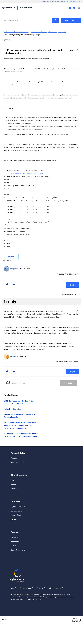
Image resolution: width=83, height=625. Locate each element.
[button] (7, 284)
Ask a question (71, 20)
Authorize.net (25, 588)
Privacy (40, 588)
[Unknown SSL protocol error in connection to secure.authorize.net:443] (79, 295)
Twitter (14, 537)
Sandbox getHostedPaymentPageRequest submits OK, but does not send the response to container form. (20, 425)
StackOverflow (17, 550)
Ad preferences (55, 588)
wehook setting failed (12, 409)
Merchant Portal (17, 462)
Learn (13, 480)
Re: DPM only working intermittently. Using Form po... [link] (23, 35)
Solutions (14, 489)
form (11, 260)
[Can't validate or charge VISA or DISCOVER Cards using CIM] (76, 295)
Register (14, 458)
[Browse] (78, 8)
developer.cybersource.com (71, 1)
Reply (72, 285)
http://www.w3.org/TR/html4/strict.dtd (27, 174)
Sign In (74, 8)
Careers (14, 519)
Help (71, 8)
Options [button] (6, 40)
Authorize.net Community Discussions (44, 32)
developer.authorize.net (50, 1)
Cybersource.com (18, 507)
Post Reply (68, 383)
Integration (62, 32)
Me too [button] (11, 257)
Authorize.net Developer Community (16, 32)
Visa (12, 588)
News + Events (16, 515)
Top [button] (5, 620)
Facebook (15, 541)
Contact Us (15, 511)
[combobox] (30, 20)
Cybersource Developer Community (8, 8)
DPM (7, 260)
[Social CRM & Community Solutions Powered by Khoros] (76, 620)
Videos (13, 484)
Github (13, 546)
